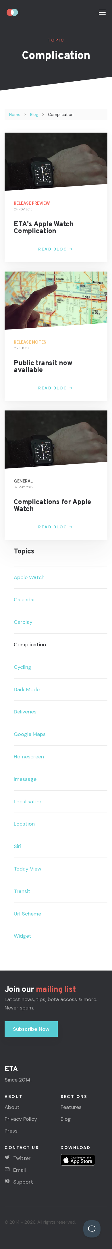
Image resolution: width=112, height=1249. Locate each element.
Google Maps (30, 734)
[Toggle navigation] (102, 12)
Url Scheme (27, 913)
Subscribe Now (31, 1029)
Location (24, 823)
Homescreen (29, 756)
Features (71, 1107)
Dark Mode (27, 689)
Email (19, 1170)
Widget (22, 935)
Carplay (23, 622)
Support (23, 1181)
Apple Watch (29, 577)
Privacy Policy (21, 1119)
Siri (17, 846)
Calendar (24, 599)
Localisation (28, 801)
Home (14, 114)
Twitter (22, 1158)
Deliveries (25, 711)
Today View (27, 868)
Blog (34, 114)
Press (11, 1130)
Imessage (25, 779)
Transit (22, 891)
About (12, 1107)
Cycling (22, 667)
